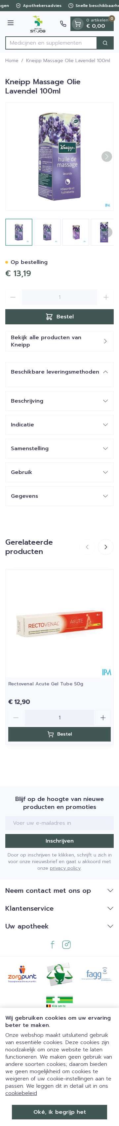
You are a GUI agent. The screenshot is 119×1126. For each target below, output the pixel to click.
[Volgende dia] (106, 547)
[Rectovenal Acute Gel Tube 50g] (59, 623)
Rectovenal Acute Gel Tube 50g (45, 683)
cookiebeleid (21, 1093)
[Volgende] (106, 156)
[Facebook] (53, 945)
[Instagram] (66, 945)
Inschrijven (60, 841)
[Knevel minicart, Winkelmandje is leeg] (78, 24)
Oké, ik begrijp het (59, 1112)
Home (12, 60)
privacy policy (65, 868)
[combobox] (51, 43)
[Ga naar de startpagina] (38, 24)
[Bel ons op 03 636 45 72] (63, 23)
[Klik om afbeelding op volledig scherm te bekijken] (59, 156)
